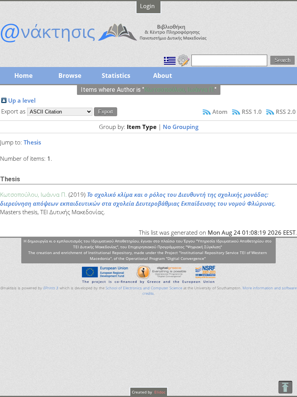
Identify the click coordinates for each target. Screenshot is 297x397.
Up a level (22, 100)
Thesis (32, 142)
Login (147, 6)
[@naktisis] (116, 43)
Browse (69, 75)
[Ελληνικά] (170, 60)
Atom (219, 111)
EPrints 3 (50, 287)
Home (23, 75)
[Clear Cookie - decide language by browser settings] (184, 60)
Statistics (116, 75)
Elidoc (159, 392)
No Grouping (180, 127)
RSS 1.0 (252, 111)
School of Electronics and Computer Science (144, 287)
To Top (285, 387)
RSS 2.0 (286, 111)
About (162, 75)
